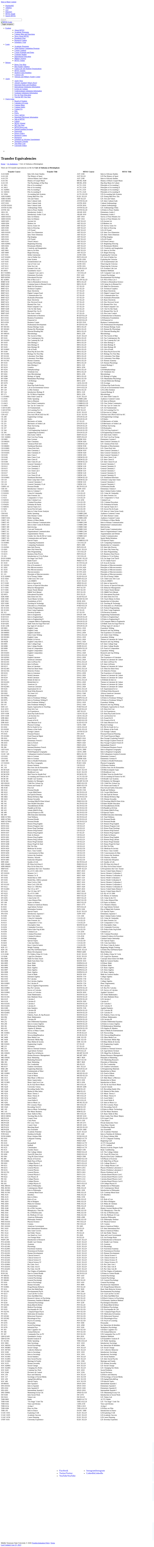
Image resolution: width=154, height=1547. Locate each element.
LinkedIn (94, 1473)
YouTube (67, 1475)
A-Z (6, 10)
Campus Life (19, 75)
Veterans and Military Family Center (27, 77)
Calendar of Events (21, 103)
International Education (22, 56)
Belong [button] (8, 63)
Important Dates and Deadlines (25, 85)
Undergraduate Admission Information (28, 91)
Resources (18, 137)
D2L (16, 111)
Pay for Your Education (22, 95)
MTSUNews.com (20, 127)
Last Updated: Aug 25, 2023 (11, 1545)
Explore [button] (8, 28)
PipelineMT (9, 6)
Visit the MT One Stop (22, 97)
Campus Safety (19, 107)
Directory (8, 12)
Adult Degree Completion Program (26, 48)
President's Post (19, 38)
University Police (20, 145)
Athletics (8, 8)
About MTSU (19, 30)
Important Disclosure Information (26, 117)
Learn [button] (7, 44)
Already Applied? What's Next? (25, 83)
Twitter (66, 1473)
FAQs (16, 113)
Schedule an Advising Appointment (27, 139)
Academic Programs (21, 32)
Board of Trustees (20, 101)
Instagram (95, 1470)
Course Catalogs (20, 50)
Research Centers (20, 40)
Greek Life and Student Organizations (27, 69)
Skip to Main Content (8, 2)
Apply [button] (7, 79)
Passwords (18, 131)
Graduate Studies (20, 54)
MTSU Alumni (19, 71)
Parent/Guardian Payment (23, 129)
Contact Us (18, 109)
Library (17, 121)
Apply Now (18, 81)
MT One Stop (19, 125)
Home (3, 164)
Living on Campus (21, 89)
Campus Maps (19, 105)
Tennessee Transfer (21, 141)
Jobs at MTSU (19, 119)
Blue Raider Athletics (22, 67)
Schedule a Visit (20, 42)
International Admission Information (27, 87)
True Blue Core (19, 143)
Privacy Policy (19, 133)
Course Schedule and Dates (24, 52)
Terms (53, 1543)
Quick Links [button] (9, 99)
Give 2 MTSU (19, 115)
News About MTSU (21, 36)
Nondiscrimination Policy (41, 1543)
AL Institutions (12, 164)
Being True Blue (20, 65)
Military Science (20, 58)
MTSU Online (19, 60)
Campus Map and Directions (24, 34)
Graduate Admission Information (26, 93)
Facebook (63, 1470)
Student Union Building (22, 73)
